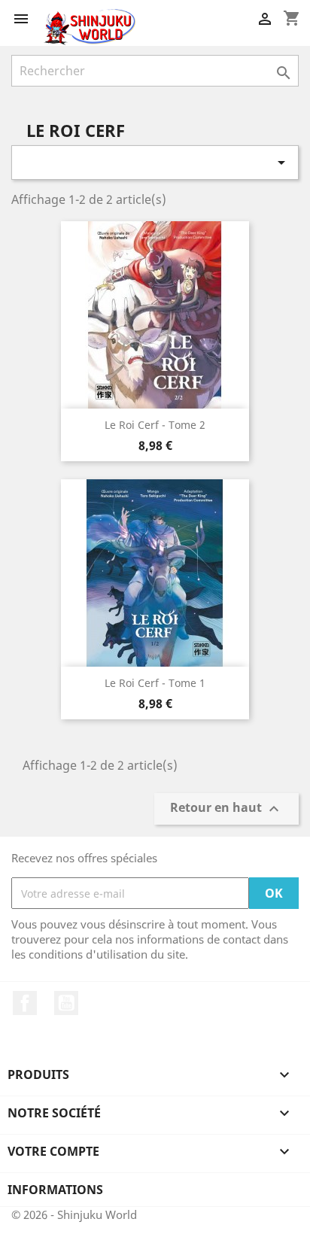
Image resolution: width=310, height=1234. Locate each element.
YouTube (66, 1003)
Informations (55, 1189)
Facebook (25, 1003)
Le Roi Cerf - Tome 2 (155, 425)
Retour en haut (226, 809)
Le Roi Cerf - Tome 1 (155, 683)
